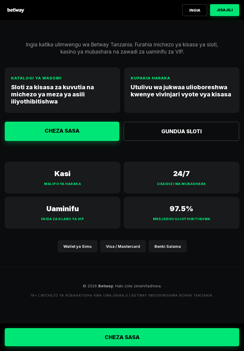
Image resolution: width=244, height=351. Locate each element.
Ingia (194, 10)
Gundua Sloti (181, 131)
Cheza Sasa (62, 131)
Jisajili (225, 9)
